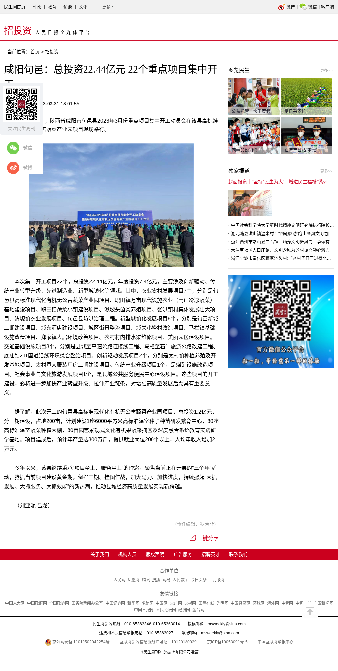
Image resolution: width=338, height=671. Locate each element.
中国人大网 (15, 603)
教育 (52, 6)
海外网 (273, 603)
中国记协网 (115, 603)
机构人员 (127, 554)
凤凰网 (134, 580)
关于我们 (99, 554)
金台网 (198, 610)
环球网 (259, 603)
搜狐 (156, 580)
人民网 (119, 580)
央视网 (190, 603)
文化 (83, 6)
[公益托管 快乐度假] (254, 96)
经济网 (184, 610)
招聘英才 (210, 554)
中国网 (162, 603)
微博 (291, 6)
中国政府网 (37, 603)
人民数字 (180, 580)
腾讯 (146, 580)
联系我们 (238, 554)
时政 (36, 6)
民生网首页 (14, 6)
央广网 (176, 603)
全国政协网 (59, 603)
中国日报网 (144, 610)
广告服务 (183, 554)
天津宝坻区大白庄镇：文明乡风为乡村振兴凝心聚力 (280, 249)
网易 (166, 580)
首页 (35, 51)
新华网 (133, 603)
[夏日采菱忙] (306, 96)
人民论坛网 (166, 610)
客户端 (327, 6)
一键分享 (208, 538)
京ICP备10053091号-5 (227, 642)
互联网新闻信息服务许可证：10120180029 (158, 642)
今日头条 (199, 580)
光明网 (222, 603)
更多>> (326, 70)
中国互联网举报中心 (275, 642)
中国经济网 (241, 603)
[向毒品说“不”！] (254, 135)
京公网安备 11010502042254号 (80, 642)
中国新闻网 (323, 603)
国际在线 (206, 603)
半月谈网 (217, 580)
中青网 (287, 603)
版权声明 (155, 554)
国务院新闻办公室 (87, 603)
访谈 (67, 6)
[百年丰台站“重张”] (306, 135)
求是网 (147, 603)
